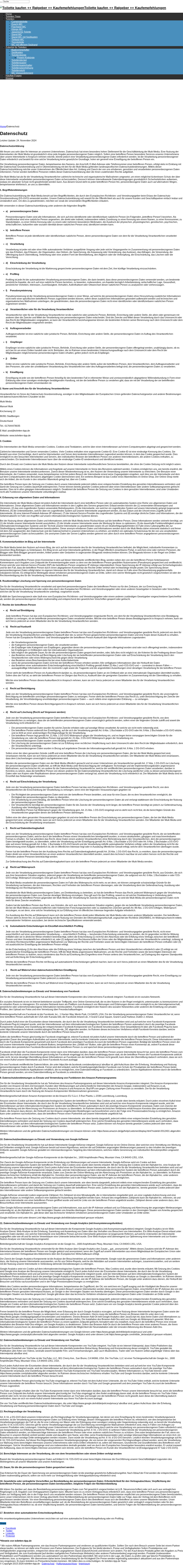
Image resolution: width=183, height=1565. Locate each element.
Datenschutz (48, 1563)
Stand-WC (16, 34)
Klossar (9, 78)
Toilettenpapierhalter (21, 65)
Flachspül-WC (18, 27)
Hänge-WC (17, 29)
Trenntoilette (17, 42)
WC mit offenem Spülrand (24, 45)
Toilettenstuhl (18, 70)
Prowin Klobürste (26, 57)
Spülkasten (17, 52)
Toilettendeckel (19, 60)
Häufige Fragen (14, 75)
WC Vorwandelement (22, 73)
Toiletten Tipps (13, 16)
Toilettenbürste (18, 55)
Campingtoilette (19, 21)
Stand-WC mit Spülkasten (24, 37)
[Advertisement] (91, 102)
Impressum (84, 1563)
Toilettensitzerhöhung (22, 68)
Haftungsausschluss (66, 1563)
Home (9, 14)
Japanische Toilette (21, 32)
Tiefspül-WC (17, 39)
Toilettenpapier (18, 63)
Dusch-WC (17, 24)
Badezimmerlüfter (20, 50)
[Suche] (1, 2)
